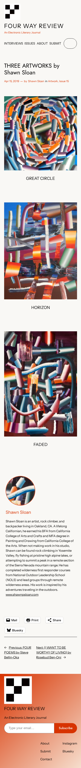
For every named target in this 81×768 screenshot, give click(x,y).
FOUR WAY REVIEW (34, 26)
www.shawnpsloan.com (22, 594)
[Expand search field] (70, 43)
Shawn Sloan (36, 81)
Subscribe (66, 728)
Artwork (53, 81)
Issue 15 (64, 81)
